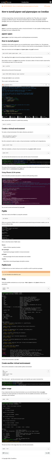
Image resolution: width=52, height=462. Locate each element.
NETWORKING (8, 6)
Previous (6, 453)
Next (47, 453)
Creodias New (25, 2)
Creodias (48, 6)
